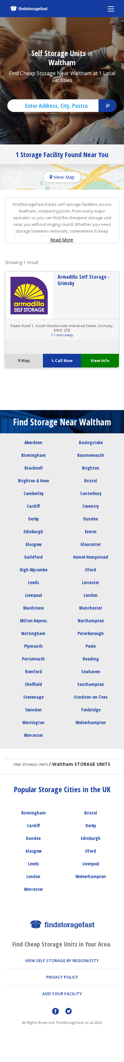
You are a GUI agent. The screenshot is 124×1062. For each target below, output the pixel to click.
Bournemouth (90, 455)
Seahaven (90, 671)
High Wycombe (33, 570)
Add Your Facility (62, 993)
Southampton (90, 684)
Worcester (33, 735)
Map (25, 360)
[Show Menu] (111, 8)
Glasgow (33, 544)
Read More (61, 240)
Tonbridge (90, 710)
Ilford (90, 570)
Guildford (33, 557)
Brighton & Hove (33, 481)
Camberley (34, 493)
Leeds (33, 582)
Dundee (90, 519)
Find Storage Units (31, 764)
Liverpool (33, 595)
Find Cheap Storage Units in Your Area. (62, 944)
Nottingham (33, 633)
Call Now (63, 360)
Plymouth (33, 646)
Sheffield (33, 684)
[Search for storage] (108, 105)
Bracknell (33, 468)
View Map (63, 177)
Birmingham (33, 455)
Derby (33, 519)
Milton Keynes (33, 621)
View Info (100, 360)
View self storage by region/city (62, 960)
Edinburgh (33, 531)
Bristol (90, 481)
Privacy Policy (62, 977)
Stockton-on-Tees (90, 697)
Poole (91, 646)
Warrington (33, 722)
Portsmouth (33, 659)
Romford (33, 671)
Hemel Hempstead (90, 557)
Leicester (90, 582)
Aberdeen (33, 442)
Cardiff (33, 506)
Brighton (90, 468)
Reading (91, 659)
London (91, 595)
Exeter (91, 531)
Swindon (33, 710)
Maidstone (33, 608)
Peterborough (91, 633)
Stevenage (33, 697)
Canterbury (90, 493)
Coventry (90, 506)
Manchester (90, 608)
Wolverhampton (90, 722)
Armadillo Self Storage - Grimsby (84, 280)
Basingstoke (91, 442)
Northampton (91, 621)
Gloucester (90, 544)
